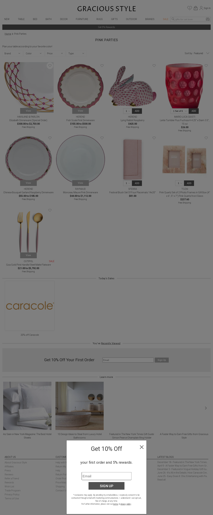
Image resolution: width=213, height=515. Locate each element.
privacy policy (125, 504)
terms (115, 504)
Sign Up (106, 486)
